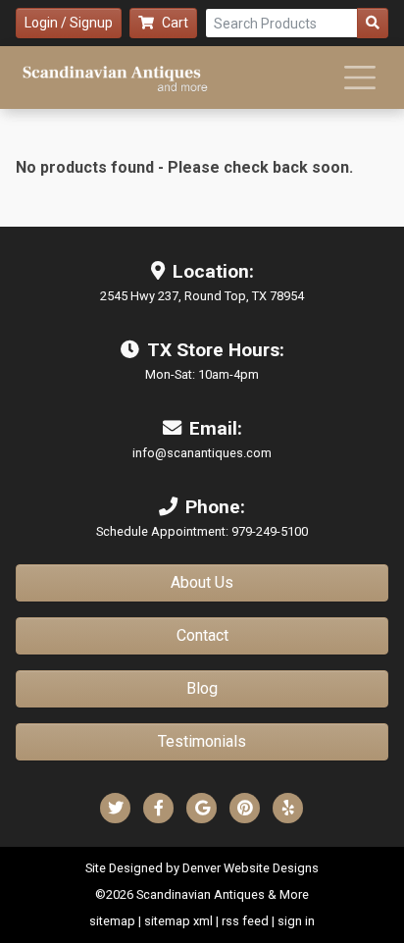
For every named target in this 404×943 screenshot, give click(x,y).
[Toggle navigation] (359, 77)
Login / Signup (69, 22)
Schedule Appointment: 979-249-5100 (202, 531)
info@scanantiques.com (202, 452)
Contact (202, 635)
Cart (175, 22)
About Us (202, 582)
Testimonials (202, 741)
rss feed (245, 921)
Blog (202, 688)
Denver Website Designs (250, 868)
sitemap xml (178, 921)
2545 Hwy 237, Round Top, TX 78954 (202, 295)
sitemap (112, 921)
